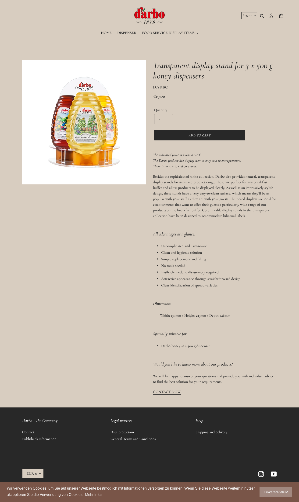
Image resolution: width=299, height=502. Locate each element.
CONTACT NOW (167, 391)
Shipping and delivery (211, 432)
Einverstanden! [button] (276, 492)
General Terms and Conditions (133, 438)
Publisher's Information (39, 438)
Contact (28, 432)
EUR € (32, 473)
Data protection (122, 432)
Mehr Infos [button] (93, 495)
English (247, 15)
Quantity (160, 110)
